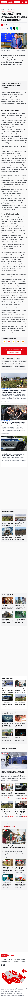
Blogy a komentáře (11, 9)
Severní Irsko (19, 363)
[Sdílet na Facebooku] (11, 28)
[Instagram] (4, 965)
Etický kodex (16, 959)
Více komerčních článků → (9, 826)
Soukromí (3, 959)
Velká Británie (5, 369)
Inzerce (23, 961)
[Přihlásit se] (22, 2)
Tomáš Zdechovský (20, 366)
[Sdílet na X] (14, 28)
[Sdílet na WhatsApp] (17, 28)
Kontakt (23, 959)
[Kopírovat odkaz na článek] (20, 28)
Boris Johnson (10, 358)
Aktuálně (3, 9)
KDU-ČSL (12, 52)
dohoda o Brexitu (6, 361)
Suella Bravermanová (7, 366)
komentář (11, 363)
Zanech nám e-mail (14, 352)
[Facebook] (1, 965)
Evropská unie (22, 361)
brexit (18, 358)
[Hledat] (18, 2)
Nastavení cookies (5, 961)
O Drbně (9, 959)
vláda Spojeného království (18, 369)
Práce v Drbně (15, 961)
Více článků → (23, 748)
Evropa (15, 361)
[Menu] (26, 2)
